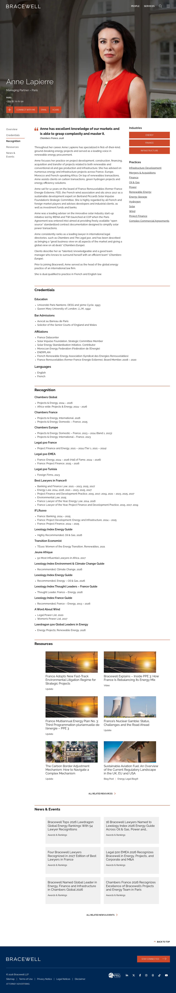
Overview (11, 129)
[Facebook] (140, 975)
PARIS (9, 97)
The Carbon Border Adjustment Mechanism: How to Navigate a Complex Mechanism (67, 769)
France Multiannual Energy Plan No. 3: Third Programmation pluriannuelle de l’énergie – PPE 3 (72, 724)
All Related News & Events (100, 915)
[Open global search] (160, 6)
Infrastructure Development (145, 167)
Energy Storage (138, 196)
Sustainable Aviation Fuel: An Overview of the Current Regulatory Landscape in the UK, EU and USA (131, 769)
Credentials (13, 135)
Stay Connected (150, 959)
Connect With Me (25, 110)
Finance (149, 143)
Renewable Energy (140, 192)
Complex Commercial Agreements (149, 220)
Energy (149, 135)
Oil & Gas (134, 182)
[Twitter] (133, 975)
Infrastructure (149, 150)
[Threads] (153, 975)
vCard (55, 110)
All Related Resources (101, 794)
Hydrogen (135, 201)
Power (133, 187)
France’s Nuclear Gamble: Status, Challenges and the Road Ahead (127, 722)
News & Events (10, 154)
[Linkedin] (127, 975)
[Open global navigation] (168, 6)
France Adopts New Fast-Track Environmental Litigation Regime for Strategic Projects (71, 679)
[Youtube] (166, 975)
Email (44, 110)
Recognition (13, 141)
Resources (12, 147)
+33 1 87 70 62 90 (15, 101)
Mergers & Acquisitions (142, 172)
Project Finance (138, 216)
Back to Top (163, 942)
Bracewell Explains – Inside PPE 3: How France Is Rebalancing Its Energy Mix (131, 678)
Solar (132, 206)
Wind (132, 211)
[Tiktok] (159, 975)
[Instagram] (146, 975)
